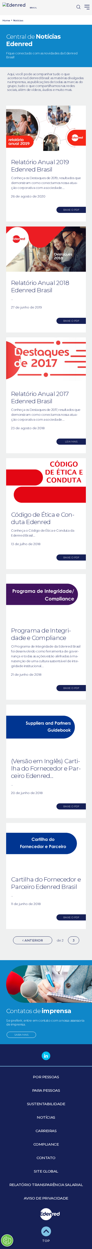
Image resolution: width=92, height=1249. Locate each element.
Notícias (18, 20)
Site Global (46, 1171)
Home (6, 20)
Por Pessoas (46, 1077)
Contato (46, 1157)
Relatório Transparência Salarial (46, 1184)
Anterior (33, 940)
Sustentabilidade (46, 1104)
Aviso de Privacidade (46, 1198)
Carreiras (46, 1130)
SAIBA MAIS (21, 1034)
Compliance (46, 1144)
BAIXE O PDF (71, 209)
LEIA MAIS (71, 441)
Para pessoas (46, 1090)
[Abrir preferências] (7, 1240)
